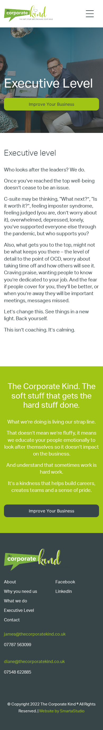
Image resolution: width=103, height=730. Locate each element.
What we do (15, 601)
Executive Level (19, 610)
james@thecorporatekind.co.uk (34, 634)
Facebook (65, 582)
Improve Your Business (51, 104)
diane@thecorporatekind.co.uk (34, 662)
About (10, 582)
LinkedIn (63, 591)
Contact (12, 620)
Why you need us (20, 591)
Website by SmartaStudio (62, 711)
